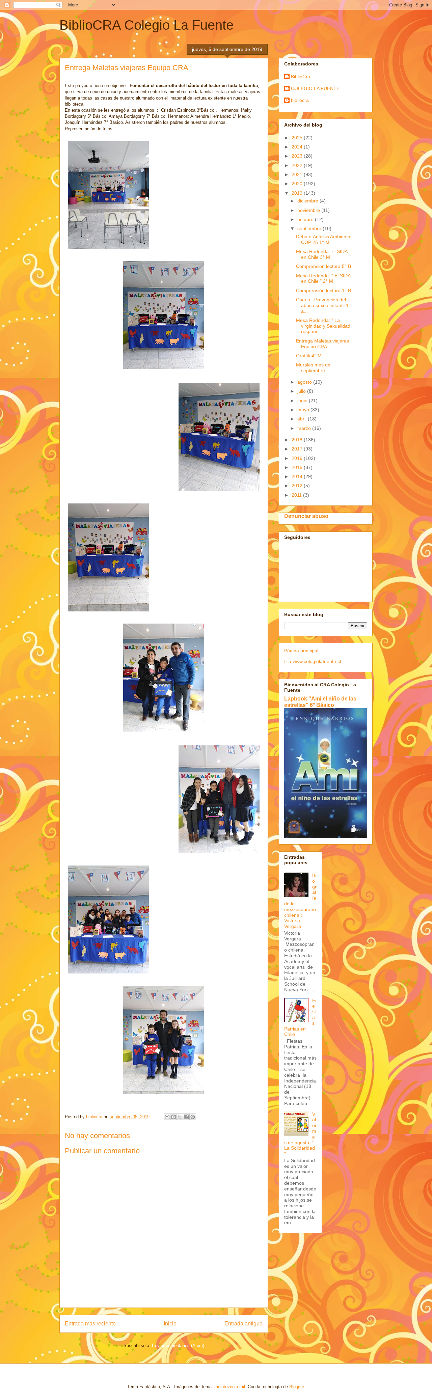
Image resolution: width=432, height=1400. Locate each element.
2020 (298, 183)
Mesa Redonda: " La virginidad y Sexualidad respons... (323, 326)
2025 (298, 137)
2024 (298, 146)
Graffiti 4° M (309, 355)
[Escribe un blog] (173, 1117)
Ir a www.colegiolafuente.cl (312, 661)
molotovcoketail (229, 1386)
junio (303, 400)
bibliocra (300, 100)
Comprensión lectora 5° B (323, 266)
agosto (305, 382)
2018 (298, 439)
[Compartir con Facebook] (186, 1117)
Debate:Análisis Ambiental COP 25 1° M (323, 239)
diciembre (308, 200)
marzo (304, 428)
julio (302, 391)
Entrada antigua (243, 1323)
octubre (306, 219)
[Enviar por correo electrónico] (167, 1117)
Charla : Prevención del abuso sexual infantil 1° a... (323, 305)
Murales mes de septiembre (313, 367)
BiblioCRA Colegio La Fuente (146, 25)
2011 (297, 495)
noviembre (309, 210)
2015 (298, 467)
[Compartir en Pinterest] (192, 1117)
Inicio (170, 1323)
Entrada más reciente (90, 1323)
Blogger (296, 1386)
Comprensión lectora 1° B (323, 290)
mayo (303, 409)
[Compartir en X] (180, 1117)
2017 (298, 448)
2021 (298, 174)
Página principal (301, 650)
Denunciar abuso (306, 516)
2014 (298, 476)
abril (302, 418)
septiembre (310, 228)
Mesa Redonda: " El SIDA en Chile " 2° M (323, 278)
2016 (298, 458)
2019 (298, 193)
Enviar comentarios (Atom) (178, 1345)
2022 (298, 165)
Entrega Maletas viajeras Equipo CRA (322, 343)
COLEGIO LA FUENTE (315, 88)
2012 (298, 485)
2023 (298, 156)
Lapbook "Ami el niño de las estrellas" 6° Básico (320, 701)
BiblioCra (300, 76)
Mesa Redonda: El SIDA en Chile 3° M (321, 254)
